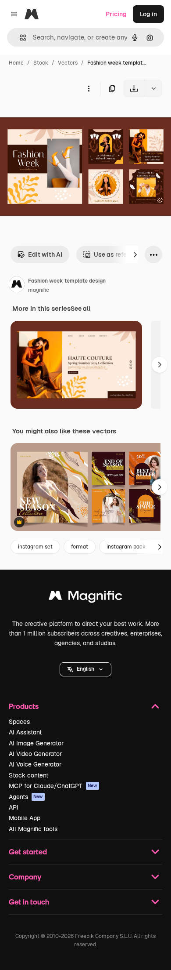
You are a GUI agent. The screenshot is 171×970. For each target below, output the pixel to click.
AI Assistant (25, 732)
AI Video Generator (35, 754)
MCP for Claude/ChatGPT (53, 786)
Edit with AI (45, 254)
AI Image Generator (36, 743)
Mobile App (24, 818)
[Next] (135, 254)
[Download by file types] (153, 88)
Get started (28, 851)
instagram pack (126, 546)
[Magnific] (85, 597)
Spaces (19, 722)
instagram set (35, 546)
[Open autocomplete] (19, 37)
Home (16, 62)
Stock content (28, 775)
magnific (38, 290)
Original (56, 117)
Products (24, 706)
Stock (40, 62)
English (85, 668)
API (13, 807)
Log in (148, 14)
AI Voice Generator (35, 764)
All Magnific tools (33, 829)
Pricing (116, 14)
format (79, 546)
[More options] (88, 88)
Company (25, 876)
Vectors (68, 62)
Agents (26, 797)
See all (80, 308)
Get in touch (29, 901)
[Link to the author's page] (17, 285)
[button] (85, 669)
